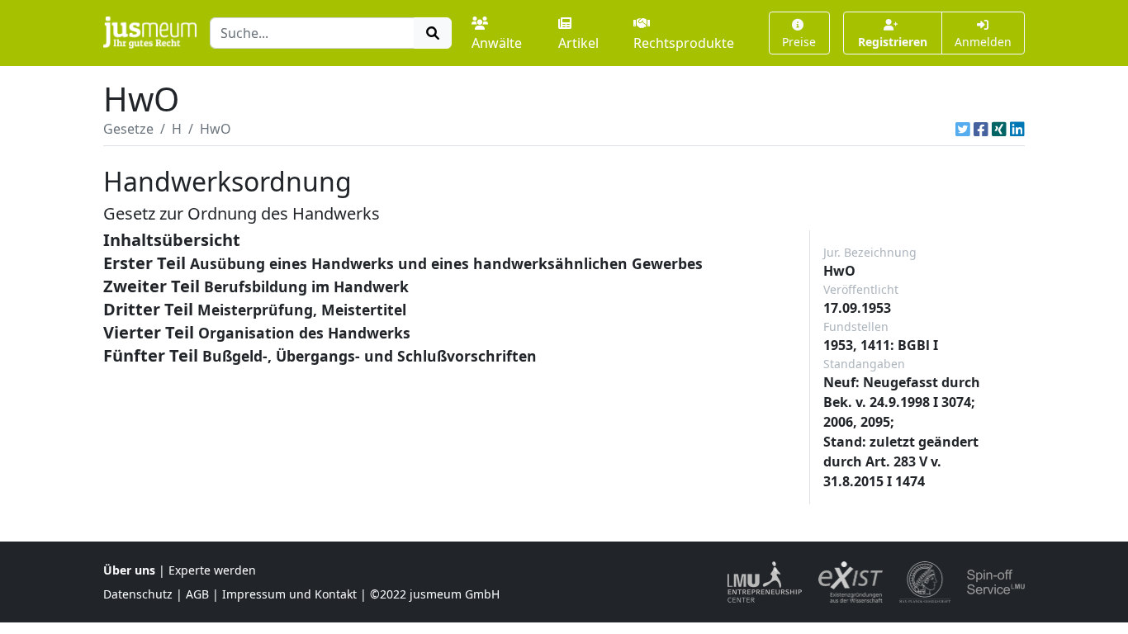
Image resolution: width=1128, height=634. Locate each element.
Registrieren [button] (892, 42)
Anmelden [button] (983, 42)
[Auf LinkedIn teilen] (1017, 129)
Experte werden (212, 570)
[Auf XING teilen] (999, 129)
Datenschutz (138, 594)
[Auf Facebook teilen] (981, 129)
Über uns (129, 570)
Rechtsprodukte (683, 43)
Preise (799, 42)
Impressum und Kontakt (289, 594)
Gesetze (128, 129)
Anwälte (497, 43)
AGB (197, 594)
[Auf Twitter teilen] (962, 129)
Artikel (578, 43)
